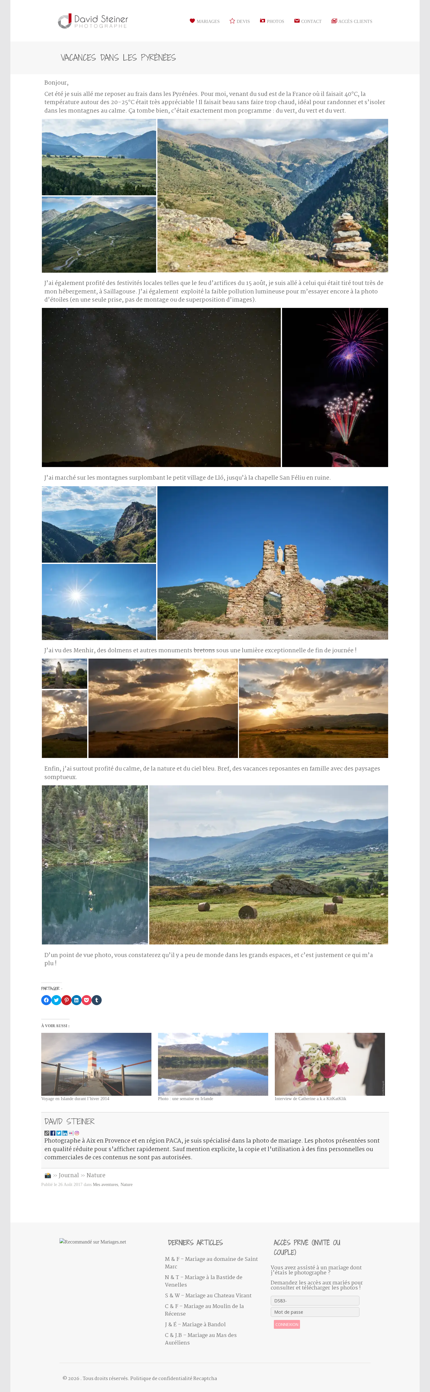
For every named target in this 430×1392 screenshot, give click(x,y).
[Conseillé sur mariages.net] (107, 1242)
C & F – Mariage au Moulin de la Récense (204, 1310)
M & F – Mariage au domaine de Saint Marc (211, 1263)
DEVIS (242, 21)
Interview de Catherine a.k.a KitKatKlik (310, 1098)
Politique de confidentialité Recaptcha (173, 1379)
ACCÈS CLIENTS (354, 21)
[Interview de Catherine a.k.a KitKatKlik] (330, 1064)
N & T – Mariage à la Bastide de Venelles (203, 1281)
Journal (69, 1175)
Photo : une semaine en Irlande (185, 1098)
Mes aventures (105, 1184)
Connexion (286, 1324)
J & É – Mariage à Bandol (195, 1325)
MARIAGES (207, 21)
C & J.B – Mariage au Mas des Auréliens (201, 1339)
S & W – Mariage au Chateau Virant (208, 1296)
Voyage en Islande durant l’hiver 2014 (75, 1098)
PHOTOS (275, 21)
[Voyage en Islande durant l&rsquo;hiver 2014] (96, 1064)
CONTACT (311, 21)
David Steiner (69, 1121)
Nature (96, 1175)
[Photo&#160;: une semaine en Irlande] (213, 1064)
